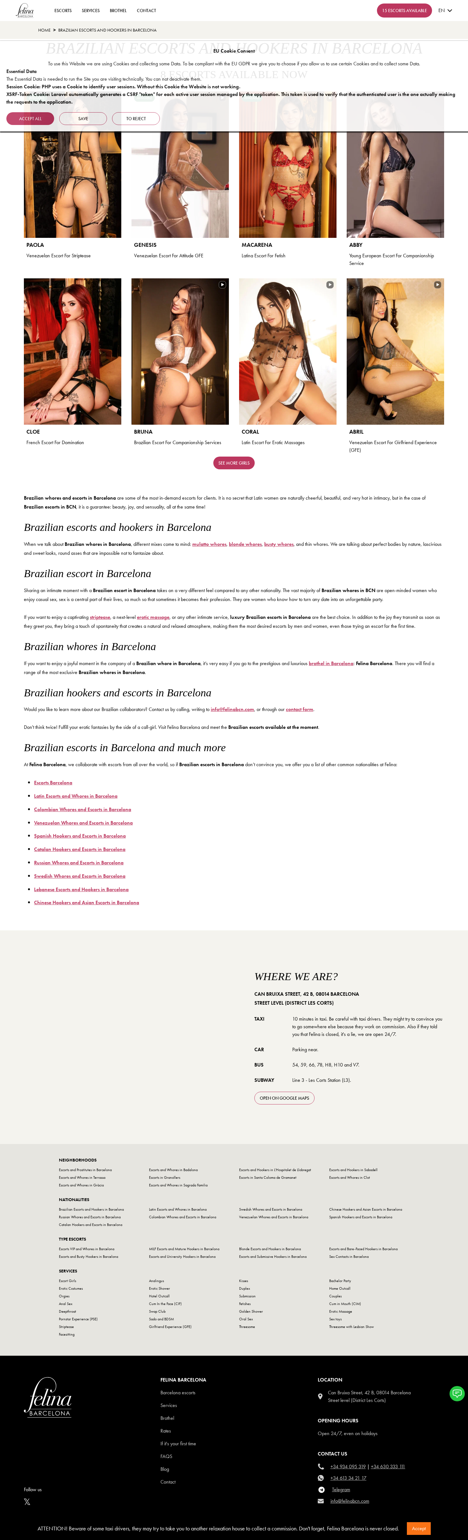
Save (83, 118)
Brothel (118, 10)
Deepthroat (67, 1311)
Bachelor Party (340, 1280)
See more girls (234, 463)
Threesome (247, 1326)
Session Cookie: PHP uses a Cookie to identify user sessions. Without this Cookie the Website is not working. (123, 86)
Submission (247, 1296)
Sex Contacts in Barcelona (349, 1256)
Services (91, 10)
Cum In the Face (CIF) (165, 1303)
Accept (419, 1528)
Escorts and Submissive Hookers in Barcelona (273, 1256)
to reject (136, 118)
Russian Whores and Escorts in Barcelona (90, 1217)
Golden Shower (251, 1311)
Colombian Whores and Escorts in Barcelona (182, 1217)
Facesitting (66, 1334)
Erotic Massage (340, 1311)
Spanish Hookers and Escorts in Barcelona (360, 1217)
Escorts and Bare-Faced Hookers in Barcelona (363, 1248)
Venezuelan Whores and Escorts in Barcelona (273, 1217)
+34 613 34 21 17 (348, 1478)
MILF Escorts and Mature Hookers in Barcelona (184, 1248)
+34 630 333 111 (388, 1466)
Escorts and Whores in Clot (349, 1177)
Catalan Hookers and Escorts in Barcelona (90, 1224)
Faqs (166, 1456)
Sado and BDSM (161, 1319)
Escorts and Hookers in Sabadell (353, 1169)
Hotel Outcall (159, 1296)
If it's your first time (178, 1443)
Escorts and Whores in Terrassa (82, 1177)
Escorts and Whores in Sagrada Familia (178, 1185)
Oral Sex (246, 1319)
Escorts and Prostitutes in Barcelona (85, 1169)
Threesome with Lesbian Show (351, 1326)
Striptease (66, 1326)
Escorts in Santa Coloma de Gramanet (267, 1177)
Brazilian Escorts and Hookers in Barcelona (91, 1209)
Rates (165, 1430)
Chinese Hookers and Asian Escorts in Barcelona (365, 1209)
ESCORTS (63, 10)
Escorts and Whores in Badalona (173, 1169)
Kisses (243, 1280)
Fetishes (245, 1303)
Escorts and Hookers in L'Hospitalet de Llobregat (275, 1169)
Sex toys (335, 1319)
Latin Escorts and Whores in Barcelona (178, 1209)
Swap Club (157, 1311)
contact (146, 10)
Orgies (64, 1296)
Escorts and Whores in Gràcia (81, 1185)
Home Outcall (340, 1288)
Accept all (30, 118)
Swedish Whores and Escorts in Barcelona (270, 1209)
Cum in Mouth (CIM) (345, 1303)
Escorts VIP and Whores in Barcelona (86, 1248)
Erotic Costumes (71, 1288)
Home (44, 30)
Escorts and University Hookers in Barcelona (182, 1256)
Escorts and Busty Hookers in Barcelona (88, 1256)
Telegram (341, 1489)
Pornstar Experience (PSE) (78, 1319)
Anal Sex (65, 1303)
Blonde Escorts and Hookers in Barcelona (270, 1248)
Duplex (244, 1288)
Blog (164, 1469)
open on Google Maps (284, 1098)
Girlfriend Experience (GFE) (170, 1326)
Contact (167, 1481)
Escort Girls (67, 1280)
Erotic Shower (159, 1288)
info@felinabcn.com (349, 1501)
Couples (335, 1296)
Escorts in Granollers (164, 1177)
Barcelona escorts (177, 1392)
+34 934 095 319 (348, 1466)
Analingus (156, 1280)
